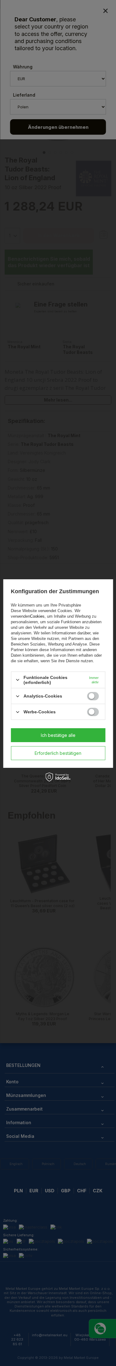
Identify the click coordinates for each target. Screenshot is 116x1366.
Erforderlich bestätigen (58, 753)
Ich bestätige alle (58, 735)
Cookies (37, 616)
